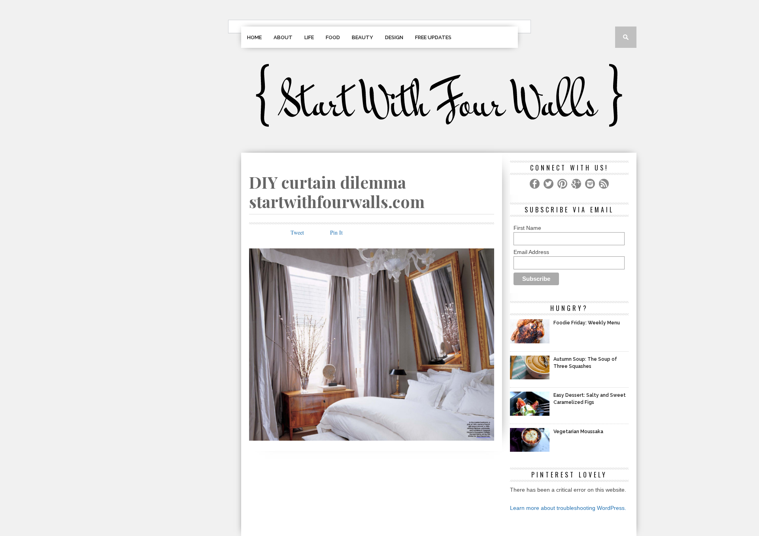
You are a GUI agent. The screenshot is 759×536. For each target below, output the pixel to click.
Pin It (336, 232)
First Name (527, 228)
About (283, 37)
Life (309, 37)
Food (333, 37)
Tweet (297, 232)
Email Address (531, 252)
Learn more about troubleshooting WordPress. (568, 508)
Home (254, 37)
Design (394, 37)
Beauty (362, 37)
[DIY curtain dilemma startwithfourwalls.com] (371, 438)
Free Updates (433, 37)
